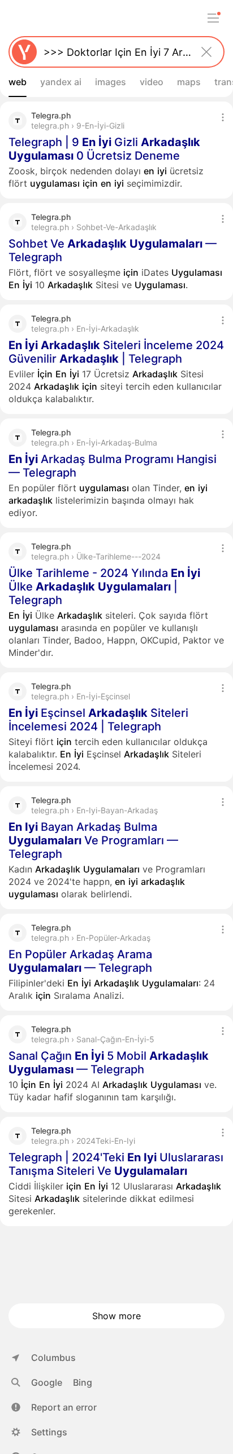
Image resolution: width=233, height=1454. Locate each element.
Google (46, 1382)
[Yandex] (24, 51)
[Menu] (213, 18)
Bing (82, 1382)
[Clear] (206, 52)
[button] (54, 1407)
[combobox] (114, 52)
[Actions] (222, 117)
